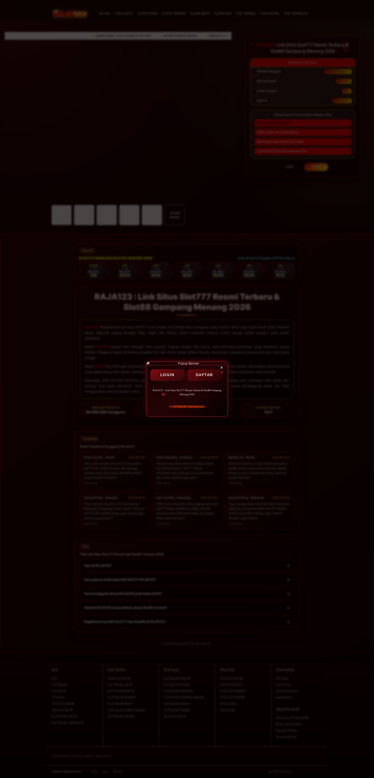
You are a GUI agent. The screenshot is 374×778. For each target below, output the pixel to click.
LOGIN (167, 375)
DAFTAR (204, 375)
